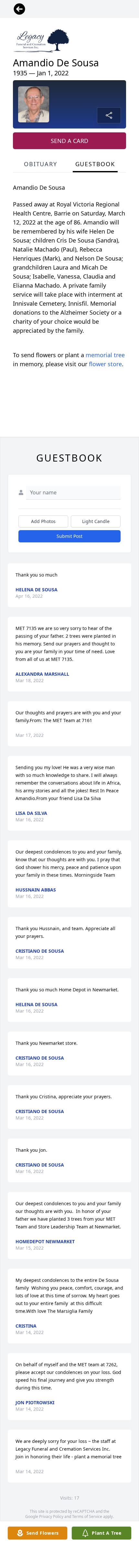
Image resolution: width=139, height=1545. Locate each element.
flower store (105, 364)
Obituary (40, 164)
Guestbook (95, 164)
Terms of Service (87, 1516)
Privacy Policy (51, 1516)
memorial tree (105, 355)
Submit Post (69, 536)
